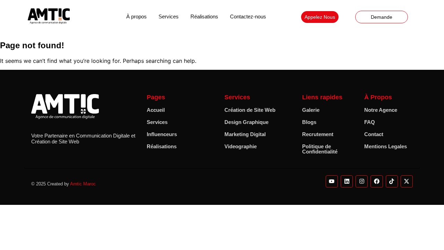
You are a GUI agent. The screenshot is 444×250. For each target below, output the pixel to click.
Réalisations (204, 16)
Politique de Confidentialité (320, 149)
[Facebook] (376, 181)
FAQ (369, 122)
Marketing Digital (245, 134)
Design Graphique (246, 122)
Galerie (310, 110)
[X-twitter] (407, 181)
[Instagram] (362, 181)
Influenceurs (162, 134)
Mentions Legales (385, 146)
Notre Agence (380, 110)
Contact (373, 134)
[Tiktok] (392, 181)
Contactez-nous (248, 16)
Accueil (156, 110)
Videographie (240, 146)
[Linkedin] (347, 181)
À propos (136, 16)
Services (169, 16)
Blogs (309, 122)
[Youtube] (332, 181)
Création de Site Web (249, 110)
